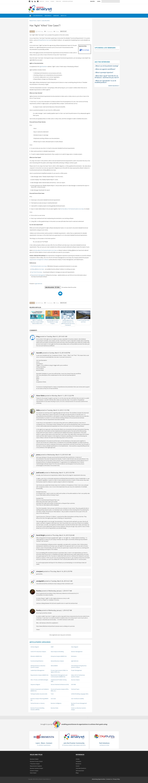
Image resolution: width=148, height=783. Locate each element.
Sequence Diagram (35, 684)
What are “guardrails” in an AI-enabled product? (105, 81)
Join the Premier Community (74, 743)
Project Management (76, 670)
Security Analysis (75, 680)
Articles (42, 1)
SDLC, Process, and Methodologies (39, 680)
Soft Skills (73, 684)
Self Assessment (80, 770)
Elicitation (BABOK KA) (36, 656)
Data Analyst (33, 773)
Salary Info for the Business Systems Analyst (78, 675)
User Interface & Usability (77, 698)
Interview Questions (67, 1)
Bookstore (78, 763)
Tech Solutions (104, 743)
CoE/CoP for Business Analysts (38, 651)
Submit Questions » (113, 85)
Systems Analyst (34, 770)
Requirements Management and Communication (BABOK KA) (59, 675)
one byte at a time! (104, 745)
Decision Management (76, 651)
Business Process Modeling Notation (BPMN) (37, 708)
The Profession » (38, 15)
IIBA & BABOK (54, 665)
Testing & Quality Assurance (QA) (39, 694)
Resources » (48, 15)
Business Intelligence (56, 703)
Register (92, 1)
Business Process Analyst (36, 761)
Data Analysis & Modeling (57, 651)
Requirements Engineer (36, 766)
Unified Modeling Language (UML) (79, 694)
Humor (52, 1)
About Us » (64, 15)
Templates (58, 1)
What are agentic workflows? (105, 69)
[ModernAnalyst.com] (74, 736)
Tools (52, 694)
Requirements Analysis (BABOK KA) (39, 675)
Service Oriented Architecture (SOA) (60, 684)
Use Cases (53, 698)
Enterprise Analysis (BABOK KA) (59, 656)
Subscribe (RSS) (46, 20)
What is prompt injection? (104, 72)
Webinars (56, 15)
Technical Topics (75, 689)
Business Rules (54, 708)
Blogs (47, 1)
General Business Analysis (57, 661)
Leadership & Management (37, 670)
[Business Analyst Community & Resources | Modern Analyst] (40, 8)
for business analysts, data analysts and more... (74, 745)
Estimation (74, 656)
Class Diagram (74, 647)
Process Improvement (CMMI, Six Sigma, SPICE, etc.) (59, 671)
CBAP (52, 647)
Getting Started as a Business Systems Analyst (38, 666)
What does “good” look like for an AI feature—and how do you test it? (107, 76)
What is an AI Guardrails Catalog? (106, 66)
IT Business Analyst (35, 763)
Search (39, 20)
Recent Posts (33, 20)
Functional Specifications (37, 661)
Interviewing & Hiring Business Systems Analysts (79, 666)
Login (98, 1)
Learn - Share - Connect (44, 743)
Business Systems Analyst (36, 768)
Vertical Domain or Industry (38, 703)
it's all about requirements (44, 745)
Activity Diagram (35, 647)
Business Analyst (34, 759)
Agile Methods (38, 283)
